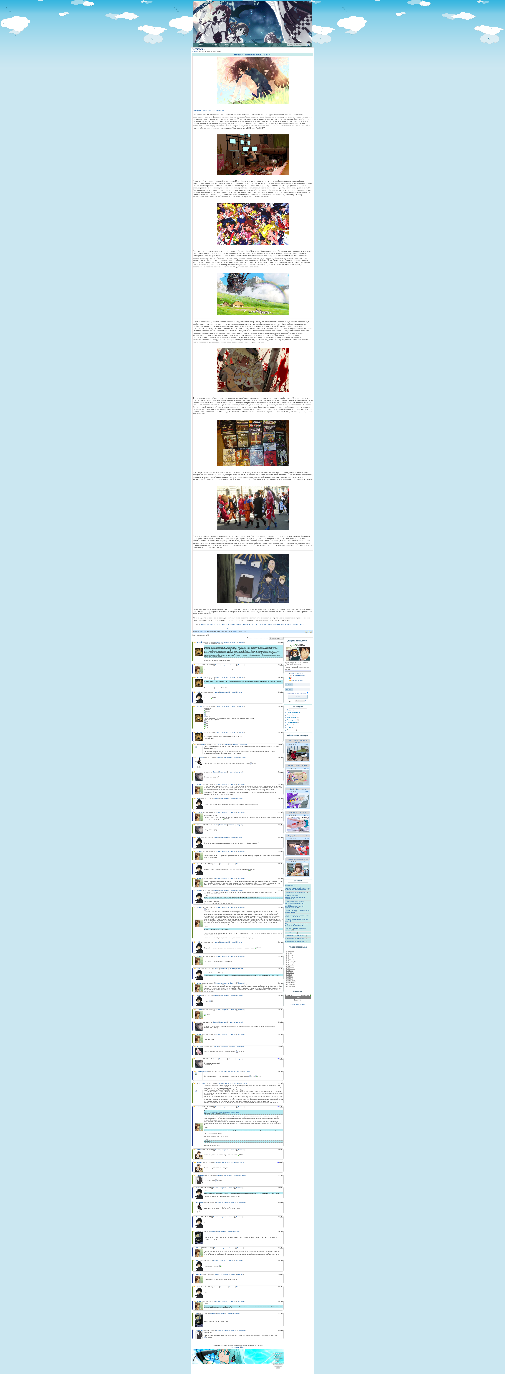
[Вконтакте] (213, 628)
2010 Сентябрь (291, 961)
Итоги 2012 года (290, 933)
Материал (241, 642)
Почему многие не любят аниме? (253, 54)
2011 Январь (290, 967)
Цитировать (225, 642)
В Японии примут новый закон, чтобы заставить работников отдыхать (297, 889)
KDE (302, 624)
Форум (257, 44)
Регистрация (235, 1347)
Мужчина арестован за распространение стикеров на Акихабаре (295, 897)
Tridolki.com (289, 885)
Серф (227, 628)
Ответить (233, 642)
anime (212, 624)
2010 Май (289, 953)
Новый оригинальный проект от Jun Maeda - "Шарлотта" (297, 915)
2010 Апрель (290, 951)
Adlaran (235, 631)
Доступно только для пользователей (208, 110)
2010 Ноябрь (290, 965)
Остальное (203, 631)
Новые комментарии (298, 675)
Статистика (290, 710)
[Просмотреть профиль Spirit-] (198, 702)
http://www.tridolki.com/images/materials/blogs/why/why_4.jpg (221, 1112)
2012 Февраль (290, 984)
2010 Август (290, 959)
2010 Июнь (289, 955)
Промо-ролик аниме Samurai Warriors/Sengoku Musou (294, 902)
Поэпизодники (291, 720)
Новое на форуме (297, 673)
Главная (200, 44)
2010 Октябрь (290, 963)
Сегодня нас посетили (297, 1004)
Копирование (277, 1353)
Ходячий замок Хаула (282, 624)
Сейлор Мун (247, 624)
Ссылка (217, 642)
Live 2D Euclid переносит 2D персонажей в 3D (294, 906)
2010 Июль (289, 957)
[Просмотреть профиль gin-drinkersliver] (198, 1079)
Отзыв (289, 727)
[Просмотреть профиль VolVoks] (198, 1158)
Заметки (289, 725)
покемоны (205, 624)
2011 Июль (289, 978)
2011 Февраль (290, 969)
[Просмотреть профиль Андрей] (198, 655)
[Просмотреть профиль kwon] (198, 780)
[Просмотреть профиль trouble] (198, 1055)
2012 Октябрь (290, 986)
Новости (214, 44)
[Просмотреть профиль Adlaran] (198, 673)
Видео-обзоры (291, 717)
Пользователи (296, 678)
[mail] (221, 628)
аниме (238, 624)
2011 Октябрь (290, 982)
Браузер (278, 1357)
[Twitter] (210, 628)
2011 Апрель (290, 973)
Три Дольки (277, 1355)
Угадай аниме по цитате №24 (295, 936)
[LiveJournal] (218, 628)
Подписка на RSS (297, 680)
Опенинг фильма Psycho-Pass (295, 892)
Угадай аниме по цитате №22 (295, 941)
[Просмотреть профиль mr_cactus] (198, 768)
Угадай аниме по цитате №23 (295, 938)
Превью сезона (292, 722)
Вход (242, 1347)
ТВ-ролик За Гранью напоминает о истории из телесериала (296, 924)
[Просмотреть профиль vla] (198, 1244)
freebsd (295, 624)
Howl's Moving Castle (263, 624)
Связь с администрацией (278, 1362)
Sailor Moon (221, 624)
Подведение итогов (293, 712)
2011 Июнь (289, 977)
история (231, 624)
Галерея (242, 44)
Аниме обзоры (291, 715)
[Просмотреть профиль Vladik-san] (198, 1184)
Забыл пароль (291, 693)
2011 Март (289, 971)
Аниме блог (229, 44)
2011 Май (289, 975)
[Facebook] (216, 628)
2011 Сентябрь (291, 980)
